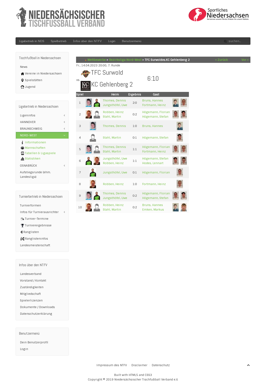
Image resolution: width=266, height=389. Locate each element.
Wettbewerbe (96, 60)
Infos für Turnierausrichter (39, 212)
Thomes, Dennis (114, 100)
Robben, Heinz (113, 112)
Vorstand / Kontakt (33, 280)
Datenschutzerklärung (36, 314)
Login (111, 41)
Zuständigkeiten (31, 287)
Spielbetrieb (58, 41)
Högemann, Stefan (155, 116)
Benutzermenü (131, 41)
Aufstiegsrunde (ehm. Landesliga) (35, 174)
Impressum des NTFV (111, 365)
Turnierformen (30, 205)
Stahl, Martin (112, 116)
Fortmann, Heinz (154, 105)
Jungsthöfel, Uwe (115, 105)
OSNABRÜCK (28, 165)
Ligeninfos (27, 115)
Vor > (245, 60)
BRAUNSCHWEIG (31, 128)
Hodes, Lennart (152, 163)
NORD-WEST (28, 135)
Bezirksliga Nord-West (125, 60)
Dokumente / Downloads (37, 307)
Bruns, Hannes (152, 100)
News (23, 67)
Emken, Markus (153, 209)
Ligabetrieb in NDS (31, 41)
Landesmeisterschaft (35, 245)
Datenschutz (161, 365)
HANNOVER (28, 122)
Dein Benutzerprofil (34, 342)
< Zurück (221, 60)
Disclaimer (139, 365)
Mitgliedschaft (30, 294)
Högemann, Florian (156, 112)
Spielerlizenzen (31, 300)
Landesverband (30, 274)
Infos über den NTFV (87, 41)
